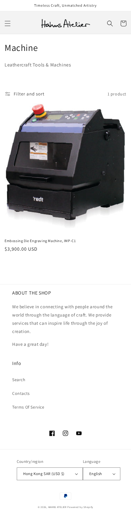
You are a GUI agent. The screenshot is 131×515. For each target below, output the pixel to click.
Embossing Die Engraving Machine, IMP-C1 (40, 240)
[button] (7, 23)
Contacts (21, 393)
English (95, 473)
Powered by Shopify (80, 507)
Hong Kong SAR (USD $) (43, 473)
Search (19, 379)
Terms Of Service (28, 407)
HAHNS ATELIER (57, 507)
